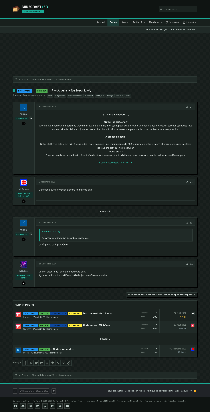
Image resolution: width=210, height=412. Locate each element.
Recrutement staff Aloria (97, 313)
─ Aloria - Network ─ (62, 349)
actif (50, 95)
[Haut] (191, 391)
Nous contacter (115, 391)
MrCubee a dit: (49, 232)
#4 (191, 264)
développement (75, 95)
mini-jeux (100, 95)
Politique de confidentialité (160, 391)
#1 (191, 107)
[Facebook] (15, 406)
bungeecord (60, 95)
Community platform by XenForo (38, 401)
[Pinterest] (45, 406)
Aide (177, 391)
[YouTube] (67, 406)
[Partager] (187, 107)
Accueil (184, 391)
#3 (191, 223)
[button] (144, 22)
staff (128, 95)
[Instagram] (30, 406)
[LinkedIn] (37, 406)
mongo (110, 95)
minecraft (89, 95)
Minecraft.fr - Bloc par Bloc (35, 391)
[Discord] (23, 406)
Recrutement (52, 317)
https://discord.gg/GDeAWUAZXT (116, 162)
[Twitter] (60, 406)
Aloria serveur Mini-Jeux (96, 325)
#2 (191, 182)
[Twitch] (52, 406)
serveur (119, 95)
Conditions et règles (135, 391)
